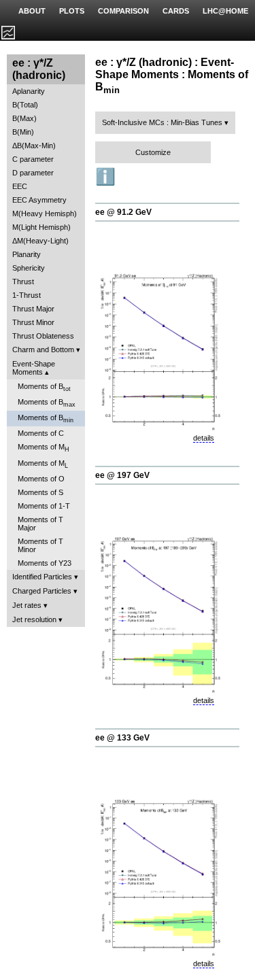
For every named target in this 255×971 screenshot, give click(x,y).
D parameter (33, 173)
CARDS (176, 11)
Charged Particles (41, 591)
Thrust (23, 281)
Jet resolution (34, 619)
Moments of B (44, 387)
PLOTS (71, 11)
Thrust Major (33, 309)
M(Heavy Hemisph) (44, 213)
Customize (153, 152)
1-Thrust (26, 295)
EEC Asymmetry (39, 200)
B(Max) (24, 118)
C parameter (33, 159)
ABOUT (32, 11)
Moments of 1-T (44, 506)
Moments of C (41, 433)
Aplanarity (28, 91)
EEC (19, 186)
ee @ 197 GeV (122, 475)
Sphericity (28, 268)
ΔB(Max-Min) (34, 145)
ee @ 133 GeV (122, 738)
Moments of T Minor (40, 545)
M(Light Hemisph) (41, 227)
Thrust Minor (33, 322)
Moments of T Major (40, 523)
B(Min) (23, 132)
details (203, 438)
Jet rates (26, 605)
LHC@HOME (225, 11)
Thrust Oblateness (43, 336)
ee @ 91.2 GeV (123, 212)
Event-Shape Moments (33, 368)
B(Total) (25, 105)
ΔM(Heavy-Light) (40, 241)
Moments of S (40, 492)
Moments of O (41, 479)
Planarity (26, 254)
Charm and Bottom (43, 349)
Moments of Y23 (44, 563)
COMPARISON (123, 11)
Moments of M (43, 448)
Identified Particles (42, 577)
